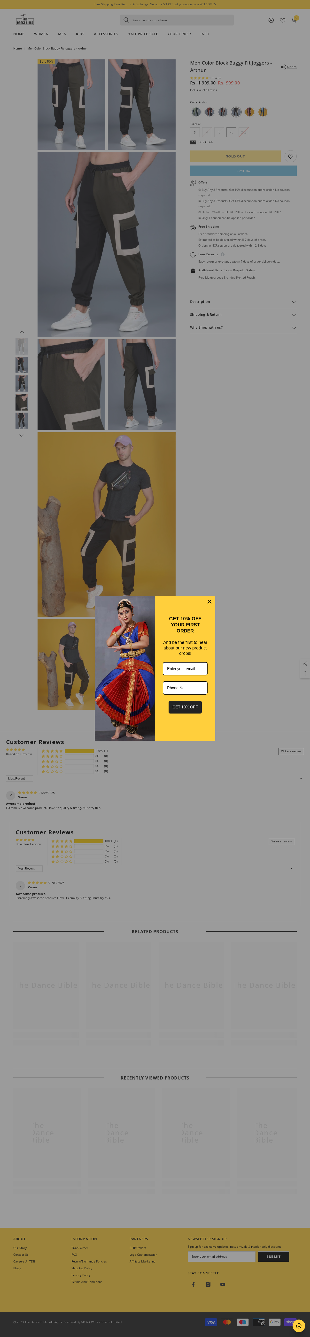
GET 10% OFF (185, 707)
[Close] (209, 601)
